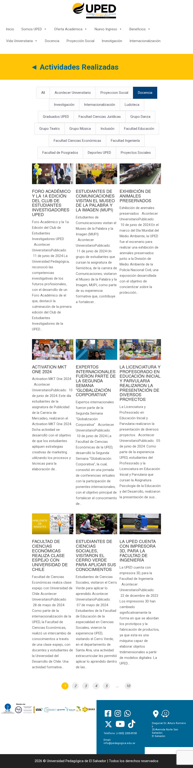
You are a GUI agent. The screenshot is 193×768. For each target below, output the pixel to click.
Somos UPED (31, 29)
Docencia (52, 41)
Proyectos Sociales (136, 152)
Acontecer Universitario (73, 93)
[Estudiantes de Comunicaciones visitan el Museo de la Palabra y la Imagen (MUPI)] (96, 236)
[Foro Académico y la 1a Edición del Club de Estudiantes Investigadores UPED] (52, 250)
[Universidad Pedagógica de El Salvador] (94, 10)
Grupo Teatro (49, 129)
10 (128, 686)
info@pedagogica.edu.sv (119, 743)
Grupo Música (80, 129)
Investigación (112, 41)
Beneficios (137, 29)
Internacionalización (145, 41)
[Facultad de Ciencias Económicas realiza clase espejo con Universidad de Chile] (52, 594)
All (43, 93)
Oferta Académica (68, 29)
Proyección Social (80, 41)
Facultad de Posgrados (60, 152)
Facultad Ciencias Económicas (77, 141)
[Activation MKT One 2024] (52, 408)
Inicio (10, 29)
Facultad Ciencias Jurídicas (100, 117)
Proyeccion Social (114, 93)
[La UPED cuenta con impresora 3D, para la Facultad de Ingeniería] (140, 592)
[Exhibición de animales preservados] (140, 231)
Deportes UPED (99, 152)
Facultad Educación (139, 129)
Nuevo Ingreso (106, 29)
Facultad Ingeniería (125, 141)
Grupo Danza (140, 117)
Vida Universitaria (19, 41)
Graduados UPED (56, 117)
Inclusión (107, 129)
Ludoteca (132, 105)
